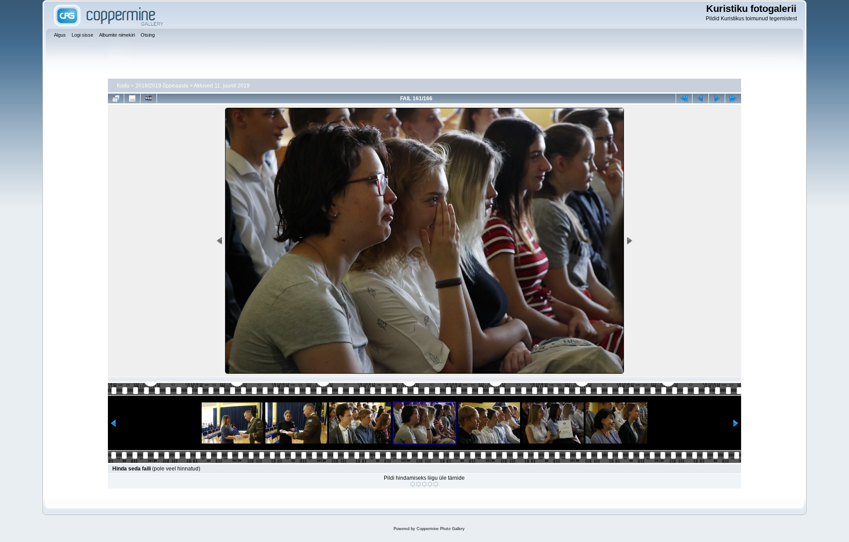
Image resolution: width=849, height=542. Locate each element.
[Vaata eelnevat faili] (700, 98)
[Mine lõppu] (733, 98)
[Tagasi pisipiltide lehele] (116, 98)
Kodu (123, 86)
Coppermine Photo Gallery (441, 529)
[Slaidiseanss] (149, 98)
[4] (430, 484)
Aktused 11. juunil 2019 (222, 86)
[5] (436, 484)
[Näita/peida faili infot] (132, 98)
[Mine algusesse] (684, 98)
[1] (413, 484)
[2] (418, 484)
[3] (424, 484)
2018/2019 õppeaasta (161, 86)
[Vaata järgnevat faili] (717, 98)
